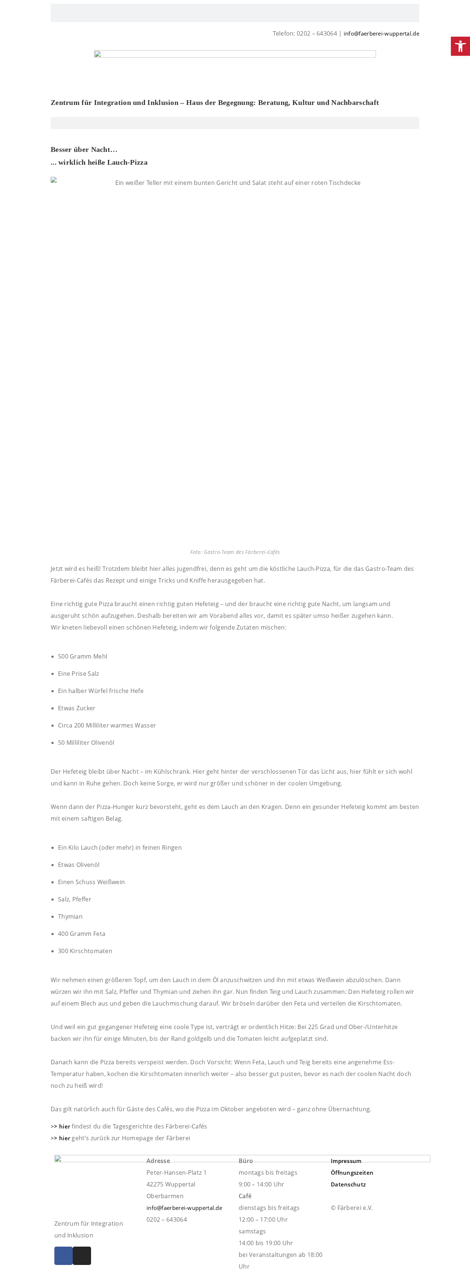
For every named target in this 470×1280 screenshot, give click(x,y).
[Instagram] (82, 1256)
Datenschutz (348, 1184)
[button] (235, 123)
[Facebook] (63, 1256)
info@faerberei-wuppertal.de (381, 33)
